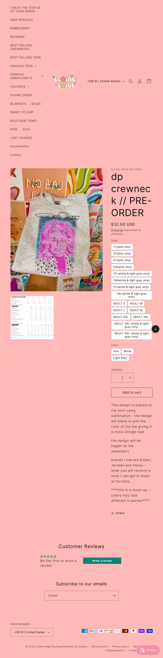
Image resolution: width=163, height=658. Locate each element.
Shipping (117, 230)
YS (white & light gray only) (131, 273)
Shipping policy (115, 650)
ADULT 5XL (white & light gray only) (132, 335)
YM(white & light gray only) (131, 280)
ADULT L (119, 310)
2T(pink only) (122, 246)
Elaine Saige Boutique (50, 646)
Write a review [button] (102, 560)
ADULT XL (136, 310)
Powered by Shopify (75, 646)
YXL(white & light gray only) (131, 295)
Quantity (117, 369)
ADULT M (136, 303)
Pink (116, 351)
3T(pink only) (122, 253)
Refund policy (100, 646)
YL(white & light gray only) (131, 287)
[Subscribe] (114, 596)
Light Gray (120, 358)
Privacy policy (120, 646)
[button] (23, 66)
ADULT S (119, 303)
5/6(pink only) (122, 266)
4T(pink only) (122, 260)
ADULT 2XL (120, 316)
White (127, 351)
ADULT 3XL (141, 316)
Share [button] (120, 513)
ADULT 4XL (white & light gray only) (131, 325)
